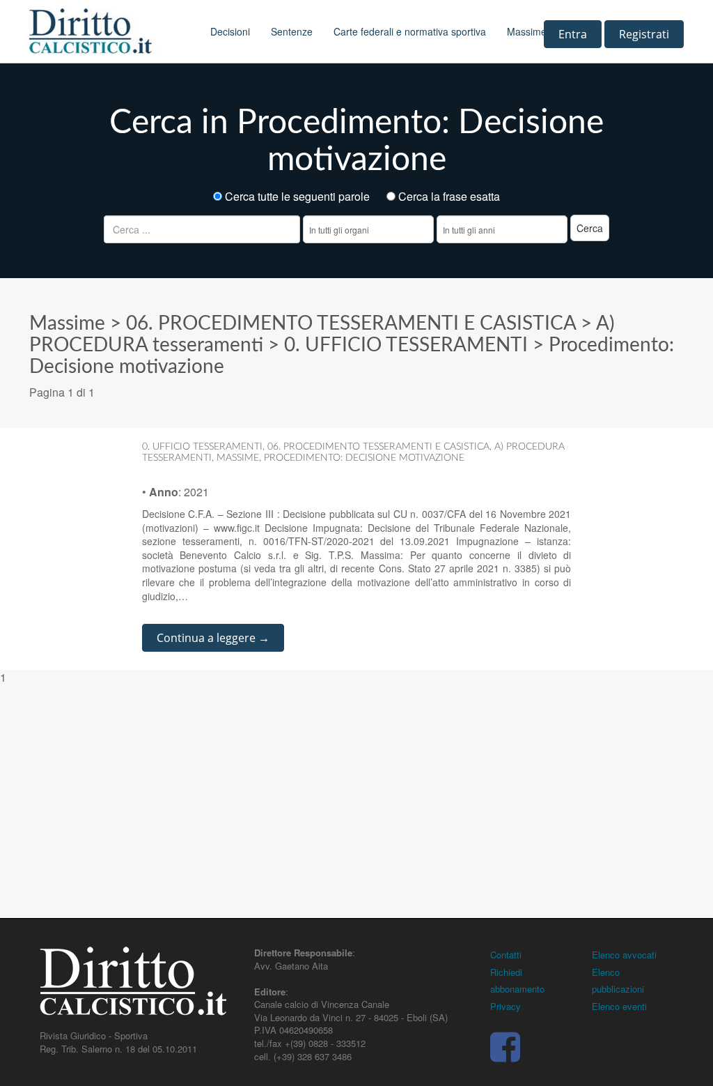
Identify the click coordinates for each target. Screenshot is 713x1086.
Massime (527, 31)
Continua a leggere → (213, 637)
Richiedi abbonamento (517, 980)
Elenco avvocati (624, 954)
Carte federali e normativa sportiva (410, 31)
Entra (572, 34)
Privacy (505, 1006)
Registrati (644, 34)
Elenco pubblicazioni (618, 980)
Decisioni (230, 31)
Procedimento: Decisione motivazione (364, 458)
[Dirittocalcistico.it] (109, 31)
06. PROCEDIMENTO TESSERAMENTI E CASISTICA (351, 323)
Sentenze (292, 31)
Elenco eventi (619, 1006)
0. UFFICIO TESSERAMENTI (406, 345)
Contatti (506, 954)
